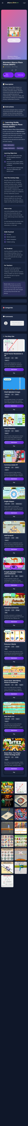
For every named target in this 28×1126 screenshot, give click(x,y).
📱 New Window (6, 75)
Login (24, 2)
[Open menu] (2, 2)
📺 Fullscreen (19, 75)
